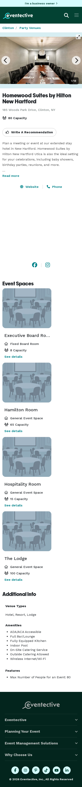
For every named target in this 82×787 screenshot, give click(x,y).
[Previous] (5, 60)
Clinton (8, 28)
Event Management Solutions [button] (31, 743)
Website (31, 187)
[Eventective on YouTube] (56, 770)
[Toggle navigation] (76, 15)
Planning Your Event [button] (22, 731)
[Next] (76, 60)
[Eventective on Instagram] (25, 770)
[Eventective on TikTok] (46, 770)
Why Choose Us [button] (18, 755)
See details (13, 357)
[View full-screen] (78, 36)
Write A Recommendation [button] (31, 132)
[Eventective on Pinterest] (36, 770)
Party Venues (30, 28)
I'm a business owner (40, 3)
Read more (10, 176)
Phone (56, 187)
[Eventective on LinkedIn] (67, 770)
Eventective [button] (15, 720)
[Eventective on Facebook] (15, 770)
